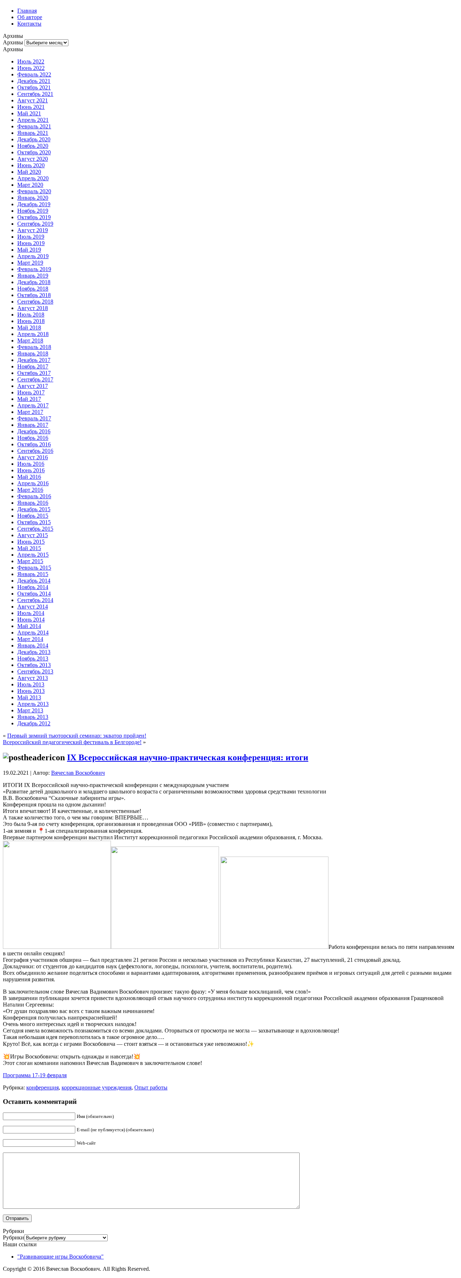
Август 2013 (32, 678)
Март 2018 (30, 340)
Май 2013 (29, 697)
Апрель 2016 (33, 483)
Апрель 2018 (33, 334)
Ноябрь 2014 (32, 587)
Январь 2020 (32, 198)
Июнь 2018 (31, 321)
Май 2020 (29, 172)
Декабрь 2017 (33, 360)
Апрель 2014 (33, 632)
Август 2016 (32, 457)
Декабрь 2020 (33, 139)
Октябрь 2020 (34, 152)
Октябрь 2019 (34, 217)
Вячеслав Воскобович (78, 773)
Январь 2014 (32, 645)
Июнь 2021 (31, 107)
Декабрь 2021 (33, 81)
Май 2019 (29, 250)
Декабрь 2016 (33, 431)
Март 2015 (30, 561)
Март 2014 (30, 639)
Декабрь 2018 (33, 282)
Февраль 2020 (34, 191)
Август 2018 (32, 308)
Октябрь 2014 (34, 594)
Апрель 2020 (33, 178)
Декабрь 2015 (33, 509)
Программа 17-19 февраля (35, 1075)
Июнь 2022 (31, 68)
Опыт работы (150, 1087)
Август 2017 (32, 386)
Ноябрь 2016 (32, 438)
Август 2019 (32, 230)
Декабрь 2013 (33, 652)
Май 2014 (29, 626)
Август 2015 (32, 535)
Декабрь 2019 (33, 204)
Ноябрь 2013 (32, 658)
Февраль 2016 (34, 496)
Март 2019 (30, 263)
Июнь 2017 (31, 392)
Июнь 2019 (31, 243)
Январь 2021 (32, 133)
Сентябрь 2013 (35, 671)
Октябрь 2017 (34, 373)
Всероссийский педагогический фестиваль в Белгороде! (72, 742)
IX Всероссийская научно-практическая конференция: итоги (187, 757)
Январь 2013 (32, 717)
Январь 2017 (32, 425)
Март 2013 (30, 710)
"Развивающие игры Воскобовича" (60, 1256)
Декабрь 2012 (33, 723)
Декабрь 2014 (33, 581)
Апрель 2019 (33, 256)
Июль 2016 (30, 464)
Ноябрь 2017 (32, 366)
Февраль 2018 (34, 347)
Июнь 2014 (31, 619)
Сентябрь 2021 (35, 94)
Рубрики (13, 1237)
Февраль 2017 (34, 418)
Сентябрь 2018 (35, 302)
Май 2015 (29, 548)
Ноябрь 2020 (32, 146)
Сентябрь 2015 (35, 529)
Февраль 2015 (34, 568)
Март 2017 (30, 412)
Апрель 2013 (33, 704)
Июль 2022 (30, 61)
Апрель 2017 (33, 405)
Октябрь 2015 (34, 522)
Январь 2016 (32, 503)
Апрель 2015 (33, 555)
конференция (42, 1087)
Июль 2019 (30, 237)
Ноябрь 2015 (32, 516)
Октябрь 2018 (34, 295)
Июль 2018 (30, 314)
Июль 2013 (30, 684)
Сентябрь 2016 (35, 451)
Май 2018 (29, 327)
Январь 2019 (32, 276)
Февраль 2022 (34, 74)
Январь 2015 (32, 574)
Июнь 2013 (31, 691)
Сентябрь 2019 (35, 224)
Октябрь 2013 (34, 665)
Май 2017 (29, 399)
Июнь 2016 (31, 470)
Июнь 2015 (31, 542)
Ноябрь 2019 (32, 211)
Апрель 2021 (33, 120)
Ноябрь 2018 (32, 289)
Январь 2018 (32, 353)
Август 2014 (32, 606)
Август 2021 (32, 100)
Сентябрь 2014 (35, 600)
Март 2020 (30, 185)
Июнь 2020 (31, 165)
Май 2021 (29, 113)
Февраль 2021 (34, 126)
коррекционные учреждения (96, 1087)
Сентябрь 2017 (35, 379)
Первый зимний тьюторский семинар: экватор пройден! (76, 736)
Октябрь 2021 (34, 87)
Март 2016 (30, 490)
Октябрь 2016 (34, 444)
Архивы (13, 42)
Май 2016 (29, 477)
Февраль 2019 (34, 269)
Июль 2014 (30, 613)
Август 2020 (32, 159)
